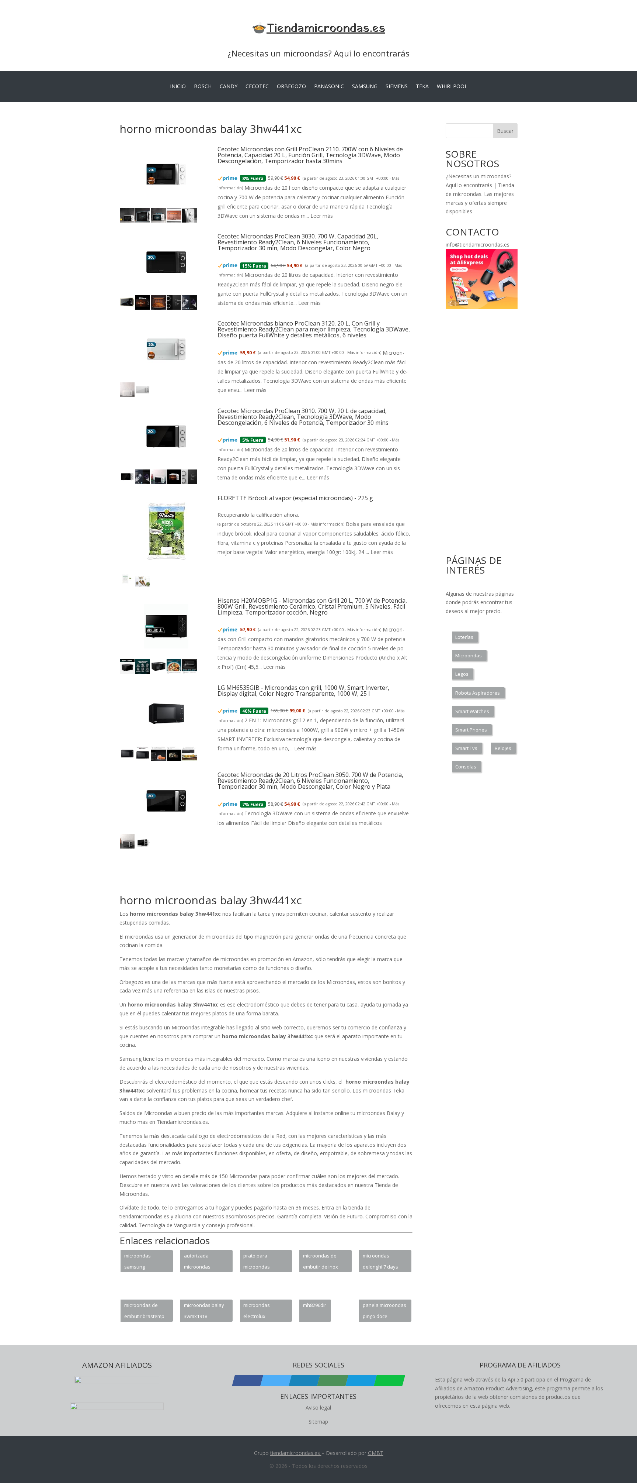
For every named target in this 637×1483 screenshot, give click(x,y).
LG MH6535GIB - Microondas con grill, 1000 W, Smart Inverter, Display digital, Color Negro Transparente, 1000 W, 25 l (303, 691)
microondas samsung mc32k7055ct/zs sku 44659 (141, 1262)
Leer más (321, 215)
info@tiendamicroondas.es (477, 244)
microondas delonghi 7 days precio (380, 1262)
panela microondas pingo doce (384, 1310)
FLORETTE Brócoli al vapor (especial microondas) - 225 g (295, 498)
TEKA (422, 87)
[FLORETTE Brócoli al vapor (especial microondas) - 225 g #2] (142, 585)
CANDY (228, 87)
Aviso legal (318, 1407)
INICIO (178, 87)
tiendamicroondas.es (295, 1452)
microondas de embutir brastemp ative (144, 1312)
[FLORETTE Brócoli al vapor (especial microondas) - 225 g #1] (127, 585)
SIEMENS (397, 87)
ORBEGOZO (291, 87)
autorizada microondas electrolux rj (197, 1262)
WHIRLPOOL (452, 87)
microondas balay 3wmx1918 (204, 1310)
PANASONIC (329, 87)
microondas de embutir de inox (320, 1261)
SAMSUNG (364, 87)
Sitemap (318, 1421)
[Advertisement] (253, 875)
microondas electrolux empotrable (256, 1312)
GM (372, 1452)
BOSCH (203, 87)
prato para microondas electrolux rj (256, 1262)
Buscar (505, 130)
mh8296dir (314, 1305)
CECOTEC (257, 87)
